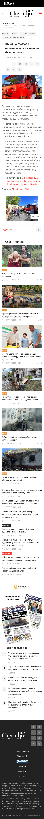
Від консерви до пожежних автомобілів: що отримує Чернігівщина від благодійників (23, 181)
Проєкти (22, 771)
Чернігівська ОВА (20, 189)
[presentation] (33, 217)
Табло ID (22, 766)
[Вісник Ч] (22, 761)
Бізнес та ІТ (22, 756)
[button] (9, 214)
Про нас (22, 776)
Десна (15, 34)
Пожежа (6, 34)
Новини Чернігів (22, 751)
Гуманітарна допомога (14, 37)
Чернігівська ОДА (27, 34)
